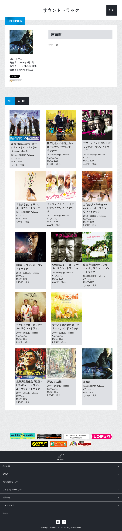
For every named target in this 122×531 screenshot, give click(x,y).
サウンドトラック (61, 10)
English (6, 513)
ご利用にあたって (10, 482)
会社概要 (6, 466)
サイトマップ (8, 505)
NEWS (5, 474)
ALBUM (21, 101)
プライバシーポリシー (12, 490)
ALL (10, 101)
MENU (111, 10)
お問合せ (6, 497)
